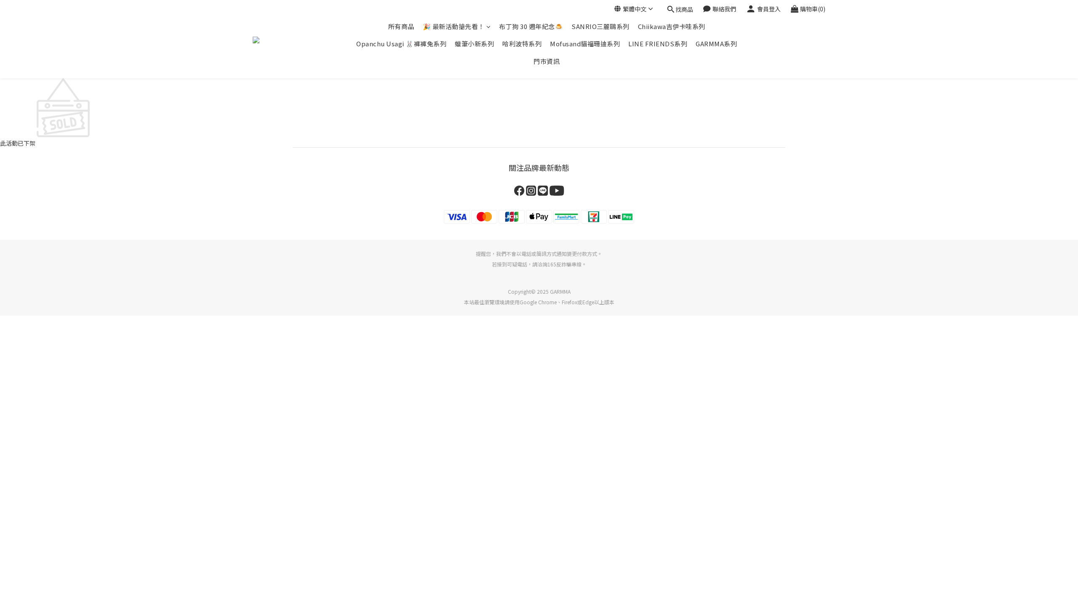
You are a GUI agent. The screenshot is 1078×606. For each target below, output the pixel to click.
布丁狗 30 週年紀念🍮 (531, 26)
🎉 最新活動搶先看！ (454, 26)
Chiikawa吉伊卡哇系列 (671, 26)
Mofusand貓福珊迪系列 (585, 43)
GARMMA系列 (716, 43)
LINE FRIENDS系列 (657, 43)
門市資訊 (547, 61)
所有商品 (401, 26)
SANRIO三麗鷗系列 (600, 26)
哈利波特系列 (522, 43)
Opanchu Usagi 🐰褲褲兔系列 (401, 43)
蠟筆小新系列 (474, 43)
